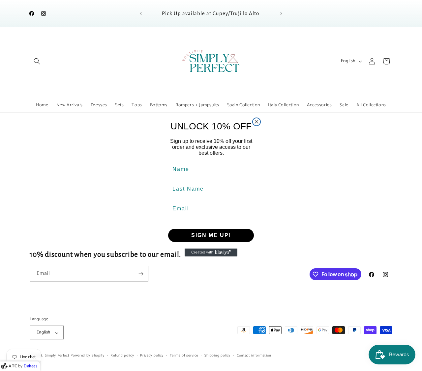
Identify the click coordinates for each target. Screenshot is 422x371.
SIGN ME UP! (211, 235)
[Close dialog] (256, 122)
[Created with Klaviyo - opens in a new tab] (211, 252)
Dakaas (31, 366)
